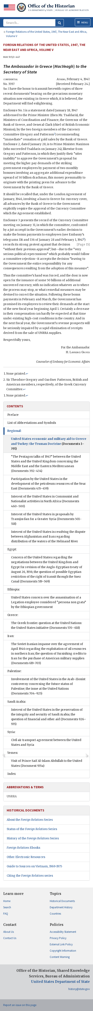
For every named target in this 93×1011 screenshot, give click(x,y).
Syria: (11, 732)
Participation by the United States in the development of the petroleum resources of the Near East (48, 483)
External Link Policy (61, 944)
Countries (55, 913)
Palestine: (14, 671)
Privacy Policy (58, 938)
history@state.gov (79, 989)
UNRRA (12, 796)
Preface (13, 415)
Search (7, 907)
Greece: (12, 615)
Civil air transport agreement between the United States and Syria (46, 742)
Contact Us (9, 938)
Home (6, 901)
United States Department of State (60, 982)
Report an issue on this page (19, 1005)
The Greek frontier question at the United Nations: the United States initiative (46, 625)
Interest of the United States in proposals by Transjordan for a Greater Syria (46, 519)
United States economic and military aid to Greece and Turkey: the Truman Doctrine (48, 443)
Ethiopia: (13, 589)
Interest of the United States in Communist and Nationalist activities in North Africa (45, 501)
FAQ (5, 913)
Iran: (10, 636)
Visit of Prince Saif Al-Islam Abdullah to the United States (46, 763)
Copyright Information (63, 950)
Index (11, 774)
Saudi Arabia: (16, 702)
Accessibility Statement (63, 932)
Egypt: (12, 549)
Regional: (14, 431)
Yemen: (12, 753)
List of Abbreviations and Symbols (31, 423)
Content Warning (60, 957)
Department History (61, 907)
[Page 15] (83, 244)
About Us (8, 932)
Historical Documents (62, 901)
